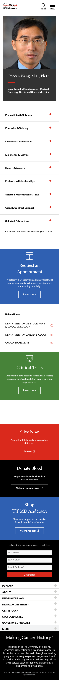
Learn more (29, 294)
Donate (28, 451)
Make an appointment (28, 487)
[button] (26, 115)
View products (28, 530)
